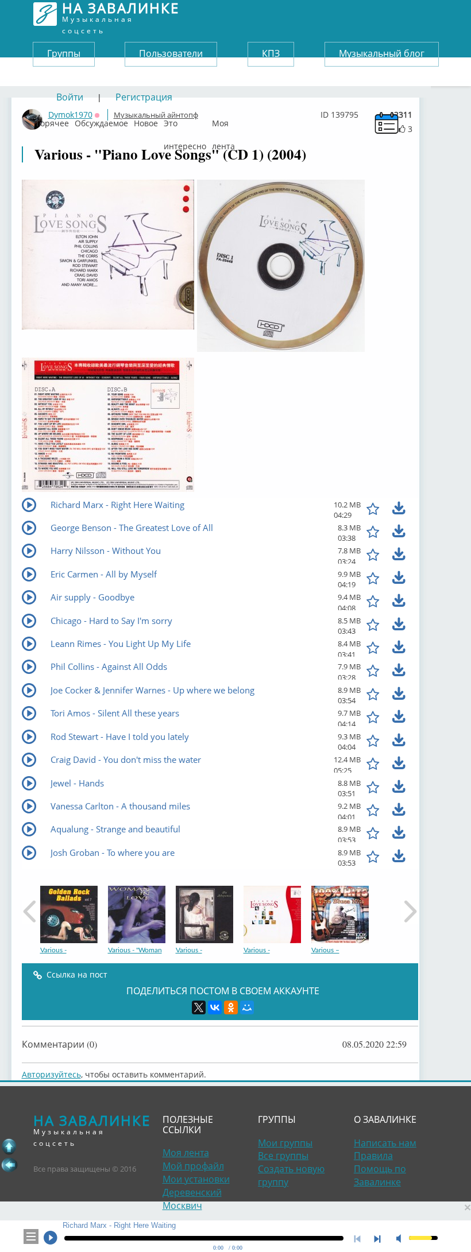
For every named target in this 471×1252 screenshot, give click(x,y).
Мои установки (196, 1179)
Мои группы (285, 1143)
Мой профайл (193, 1166)
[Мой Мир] (247, 1007)
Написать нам (385, 1143)
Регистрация (143, 97)
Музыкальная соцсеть (120, 14)
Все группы (283, 1155)
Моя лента (223, 120)
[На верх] (9, 1146)
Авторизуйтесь (51, 1074)
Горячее (52, 120)
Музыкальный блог (381, 53)
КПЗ (271, 53)
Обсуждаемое (101, 120)
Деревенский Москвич (192, 1199)
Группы (63, 53)
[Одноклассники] (231, 1007)
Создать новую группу (291, 1175)
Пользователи (171, 53)
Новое (146, 120)
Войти (69, 97)
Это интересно (185, 120)
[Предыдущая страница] (9, 1165)
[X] (199, 1007)
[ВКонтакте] (215, 1007)
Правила (373, 1155)
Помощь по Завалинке (380, 1175)
